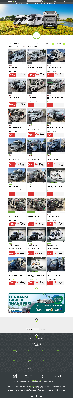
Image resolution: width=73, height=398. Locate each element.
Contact (55, 3)
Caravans (18, 3)
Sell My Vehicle (36, 3)
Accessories (46, 3)
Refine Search (40, 43)
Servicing (41, 3)
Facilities (51, 3)
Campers (27, 3)
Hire (31, 3)
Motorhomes (23, 3)
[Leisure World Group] (12, 1)
